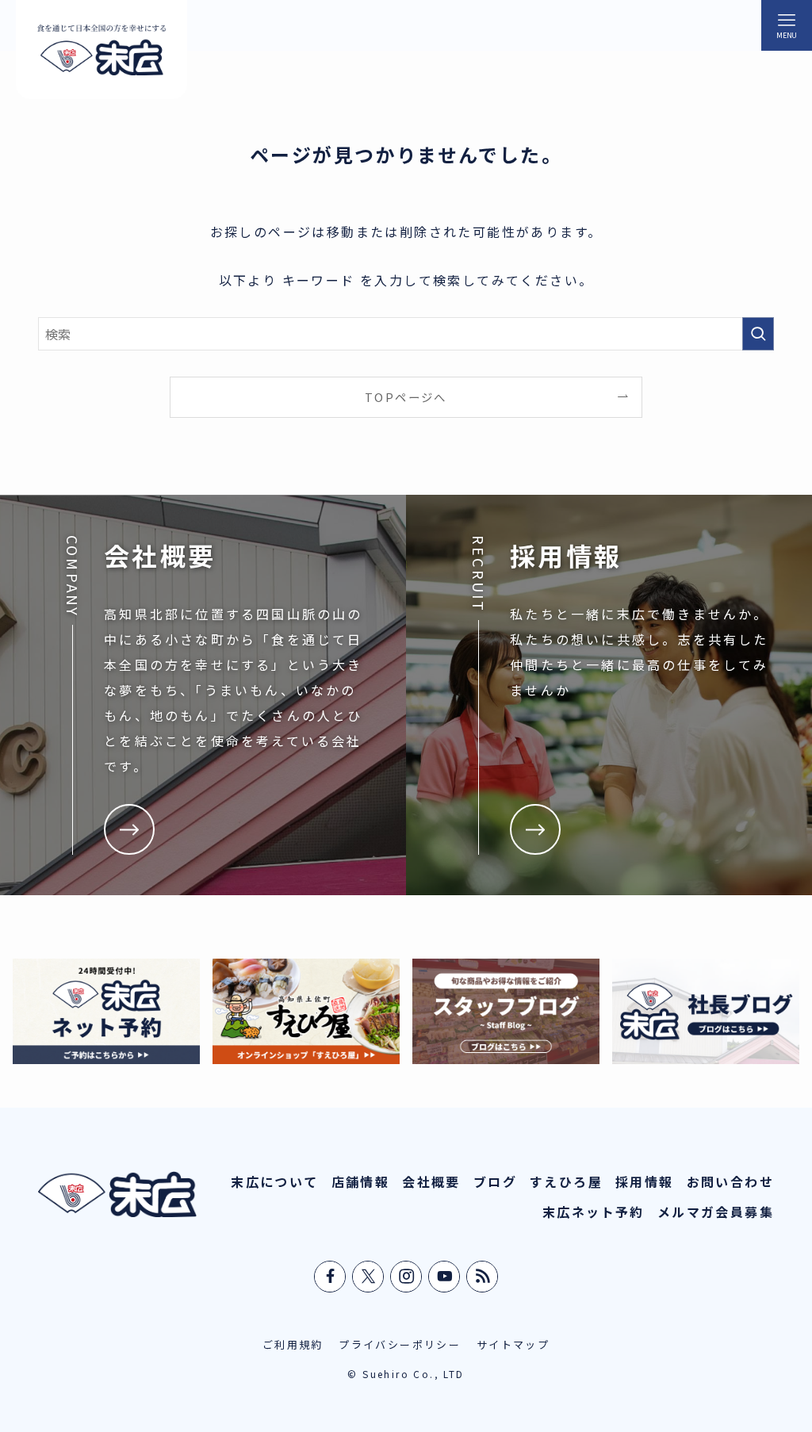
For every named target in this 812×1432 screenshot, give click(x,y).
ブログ (495, 1181)
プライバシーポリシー (400, 1344)
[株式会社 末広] (101, 49)
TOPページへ (406, 397)
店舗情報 (360, 1181)
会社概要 (431, 1181)
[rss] (483, 1277)
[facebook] (331, 1277)
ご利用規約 (293, 1344)
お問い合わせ (730, 1181)
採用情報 (644, 1181)
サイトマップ (513, 1344)
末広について (274, 1181)
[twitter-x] (369, 1277)
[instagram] (407, 1277)
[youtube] (445, 1277)
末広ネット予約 (593, 1211)
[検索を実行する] (758, 333)
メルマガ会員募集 (715, 1211)
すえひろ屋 (566, 1181)
